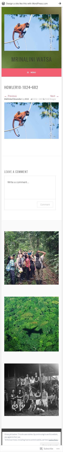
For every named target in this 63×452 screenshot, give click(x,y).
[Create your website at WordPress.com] (31, 3)
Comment (45, 204)
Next (53, 95)
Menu (33, 72)
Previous (12, 95)
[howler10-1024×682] (31, 137)
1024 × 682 (37, 99)
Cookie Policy (53, 440)
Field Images (50, 99)
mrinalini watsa (31, 59)
